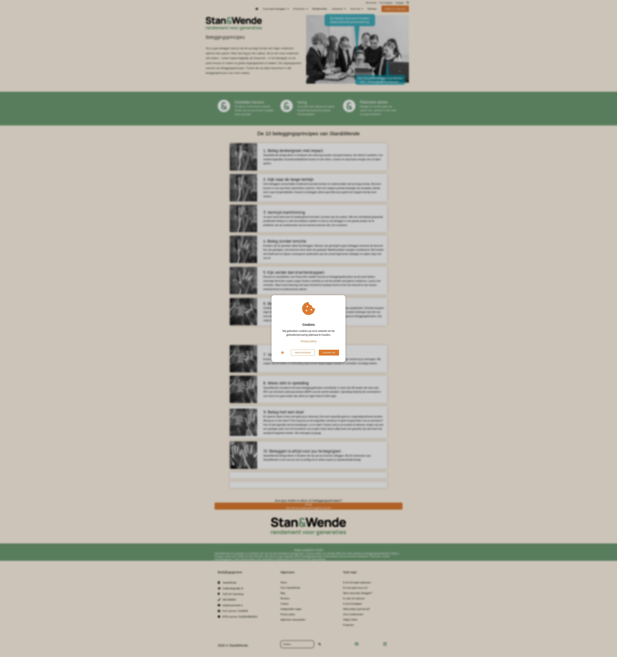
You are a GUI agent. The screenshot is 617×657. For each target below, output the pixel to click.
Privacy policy (309, 341)
